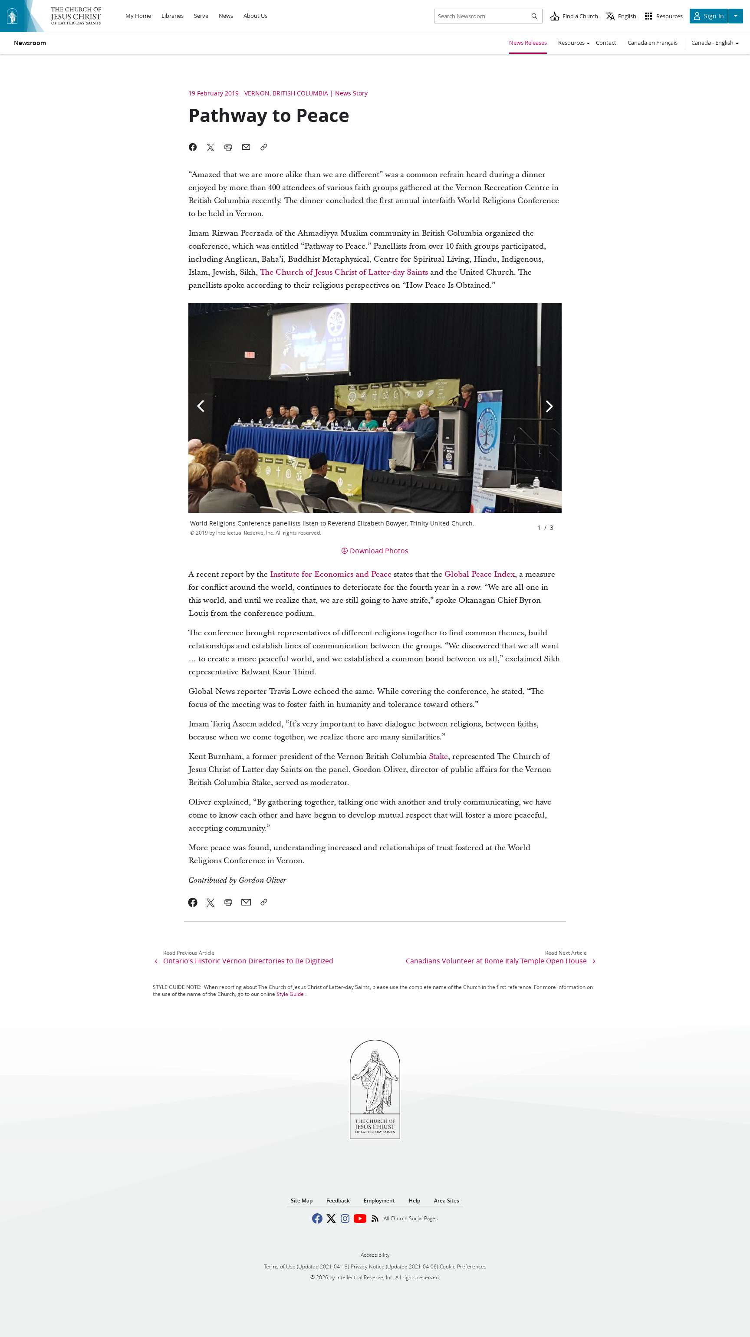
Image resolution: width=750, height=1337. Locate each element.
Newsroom (30, 43)
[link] (193, 902)
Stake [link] (438, 756)
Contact (606, 42)
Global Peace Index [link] (479, 574)
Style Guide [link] (290, 994)
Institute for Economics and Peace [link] (330, 574)
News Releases (528, 42)
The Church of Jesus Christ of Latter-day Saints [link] (344, 272)
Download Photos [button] (379, 550)
